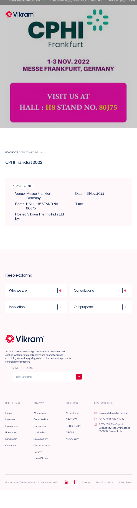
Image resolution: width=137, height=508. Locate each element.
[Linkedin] (66, 482)
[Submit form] (79, 377)
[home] (20, 14)
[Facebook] (74, 482)
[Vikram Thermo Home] (25, 339)
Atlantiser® (52, 482)
